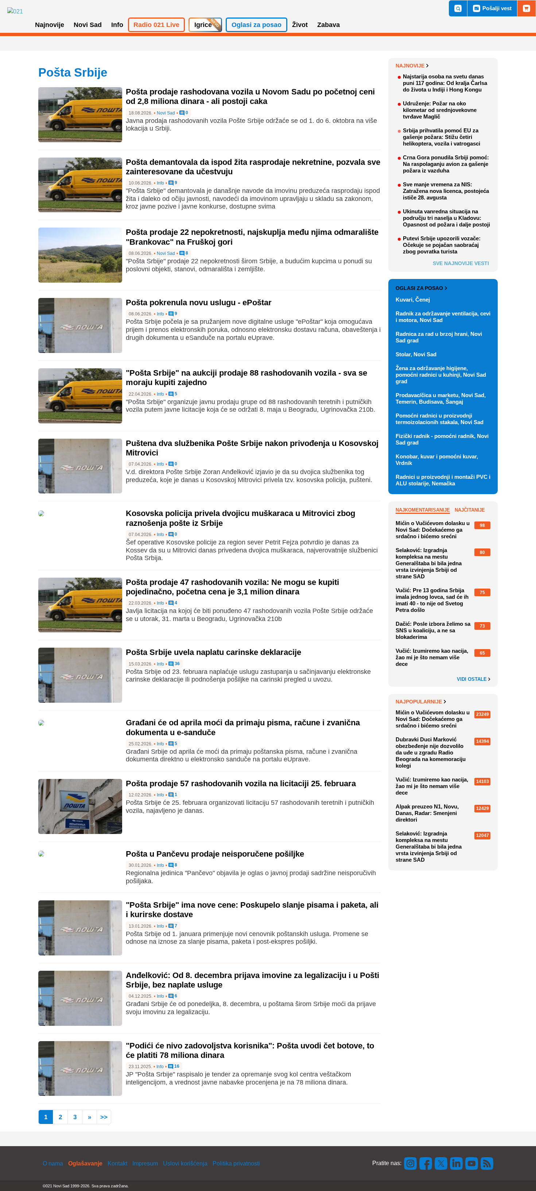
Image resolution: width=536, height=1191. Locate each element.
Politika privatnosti (236, 1163)
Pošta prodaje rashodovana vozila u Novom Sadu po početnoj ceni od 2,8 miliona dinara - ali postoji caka (250, 96)
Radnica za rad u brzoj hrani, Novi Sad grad (439, 337)
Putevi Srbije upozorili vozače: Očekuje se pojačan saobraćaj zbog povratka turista (442, 245)
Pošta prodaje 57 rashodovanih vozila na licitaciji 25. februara (241, 783)
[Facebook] (426, 1163)
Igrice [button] (203, 24)
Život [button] (300, 24)
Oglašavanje (85, 1163)
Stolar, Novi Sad (416, 354)
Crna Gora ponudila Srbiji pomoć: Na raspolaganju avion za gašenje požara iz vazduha (446, 164)
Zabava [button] (328, 24)
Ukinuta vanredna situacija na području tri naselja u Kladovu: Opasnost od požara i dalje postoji (446, 218)
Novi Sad (166, 113)
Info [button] (117, 24)
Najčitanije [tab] (470, 510)
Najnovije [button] (49, 24)
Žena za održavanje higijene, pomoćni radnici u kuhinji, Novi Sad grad (441, 374)
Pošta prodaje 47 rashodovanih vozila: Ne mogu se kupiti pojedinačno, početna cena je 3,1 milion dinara (232, 587)
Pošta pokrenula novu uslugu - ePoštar (199, 302)
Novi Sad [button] (88, 24)
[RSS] (486, 1163)
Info (160, 183)
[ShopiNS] (526, 8)
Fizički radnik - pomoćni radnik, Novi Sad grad (442, 439)
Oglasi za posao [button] (256, 24)
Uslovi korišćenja (185, 1163)
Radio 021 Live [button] (156, 24)
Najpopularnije (419, 701)
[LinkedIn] (456, 1163)
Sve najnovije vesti (461, 263)
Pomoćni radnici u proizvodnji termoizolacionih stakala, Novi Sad (439, 418)
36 (177, 664)
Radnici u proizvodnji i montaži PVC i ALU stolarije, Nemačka (443, 480)
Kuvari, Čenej (413, 299)
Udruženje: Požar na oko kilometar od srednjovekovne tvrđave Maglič (440, 110)
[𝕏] (441, 1163)
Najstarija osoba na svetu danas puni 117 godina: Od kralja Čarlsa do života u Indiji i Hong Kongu (445, 83)
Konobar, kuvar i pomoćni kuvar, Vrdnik (437, 459)
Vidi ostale (472, 679)
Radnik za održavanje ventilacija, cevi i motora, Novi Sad (443, 316)
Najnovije (410, 65)
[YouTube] (471, 1163)
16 (176, 1066)
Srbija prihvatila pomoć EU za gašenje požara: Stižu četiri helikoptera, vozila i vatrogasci (441, 137)
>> (104, 1117)
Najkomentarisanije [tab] (423, 510)
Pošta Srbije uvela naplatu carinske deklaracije (213, 652)
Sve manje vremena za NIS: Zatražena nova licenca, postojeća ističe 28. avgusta (446, 191)
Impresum (145, 1163)
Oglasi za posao (419, 288)
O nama (53, 1163)
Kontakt (117, 1163)
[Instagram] (410, 1163)
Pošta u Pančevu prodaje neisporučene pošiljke (215, 853)
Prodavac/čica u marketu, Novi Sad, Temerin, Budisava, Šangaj (441, 398)
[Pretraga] (458, 8)
